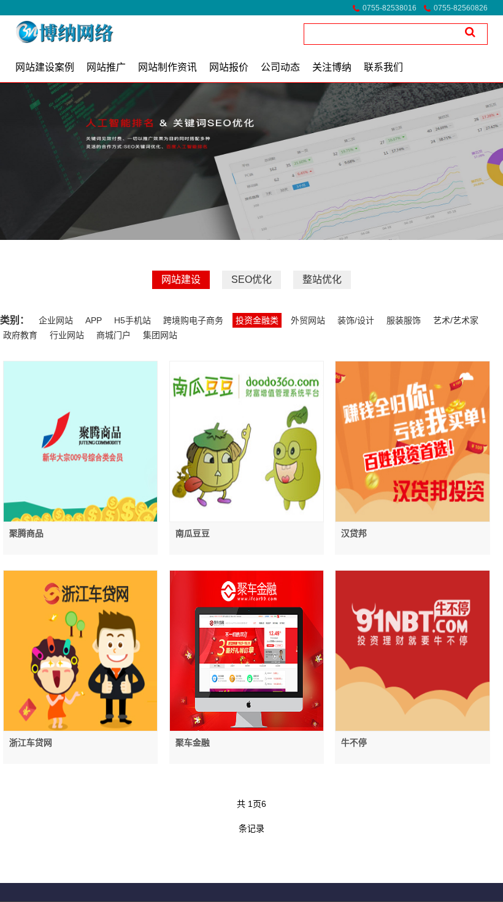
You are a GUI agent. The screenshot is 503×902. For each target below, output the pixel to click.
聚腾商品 (26, 533)
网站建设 (181, 279)
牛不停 (354, 742)
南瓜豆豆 (192, 533)
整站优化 (322, 279)
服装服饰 (403, 320)
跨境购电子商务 (193, 320)
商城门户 (113, 335)
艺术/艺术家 (455, 320)
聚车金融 (192, 742)
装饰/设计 (355, 320)
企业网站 (56, 320)
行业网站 (67, 335)
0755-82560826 (461, 8)
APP (93, 320)
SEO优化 (251, 279)
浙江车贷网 (30, 742)
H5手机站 (132, 320)
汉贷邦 (354, 533)
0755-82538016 (390, 8)
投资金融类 (257, 320)
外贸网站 (308, 320)
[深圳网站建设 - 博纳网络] (48, 32)
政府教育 (20, 335)
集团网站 (160, 335)
